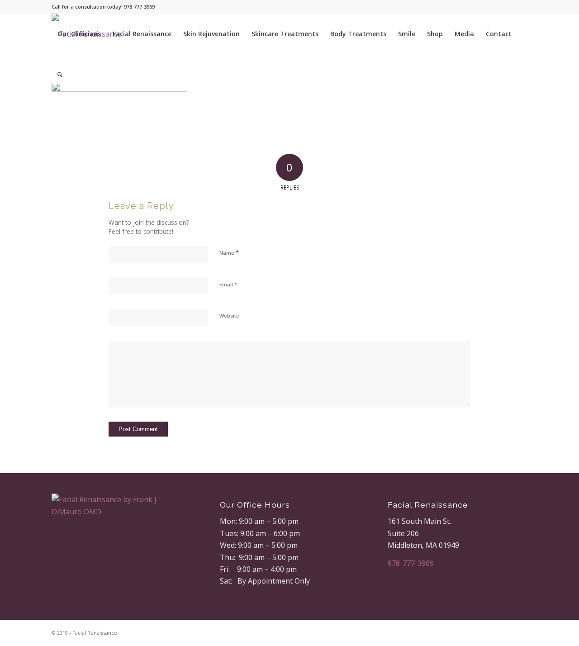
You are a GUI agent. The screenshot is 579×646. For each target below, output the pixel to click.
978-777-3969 (411, 563)
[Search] (60, 74)
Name (229, 252)
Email (228, 284)
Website (229, 315)
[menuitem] (79, 34)
